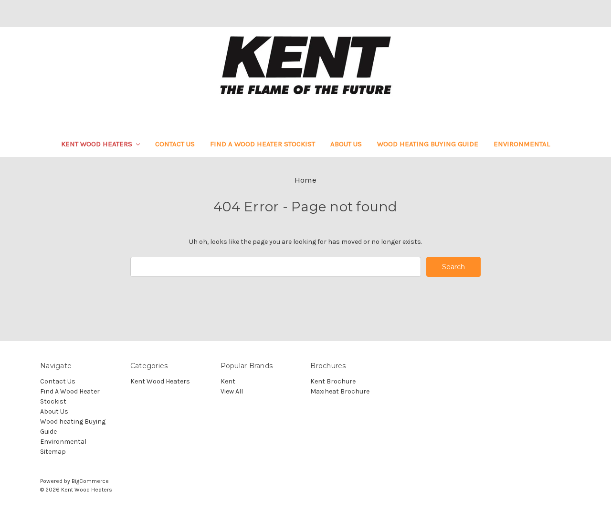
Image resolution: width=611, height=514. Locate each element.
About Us (346, 144)
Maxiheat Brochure (339, 391)
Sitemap (53, 452)
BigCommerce (90, 481)
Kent (228, 381)
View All (232, 391)
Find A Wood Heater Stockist (262, 144)
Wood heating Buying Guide (427, 144)
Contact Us (175, 144)
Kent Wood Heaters (97, 144)
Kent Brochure (333, 381)
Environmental (522, 144)
